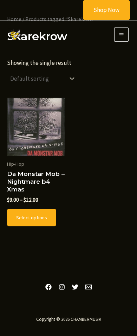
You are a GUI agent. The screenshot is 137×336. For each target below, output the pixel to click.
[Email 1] (88, 287)
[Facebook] (48, 287)
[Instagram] (62, 287)
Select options (31, 217)
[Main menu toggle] (121, 35)
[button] (102, 10)
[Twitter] (75, 287)
